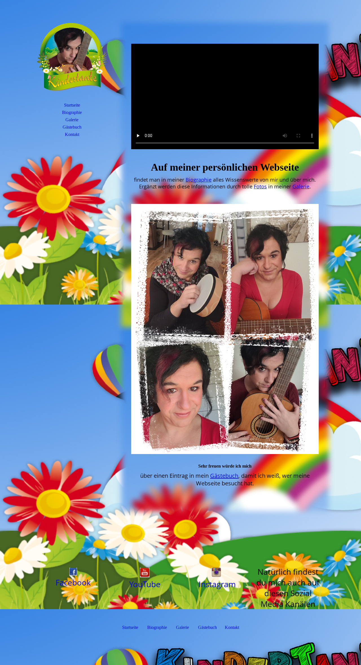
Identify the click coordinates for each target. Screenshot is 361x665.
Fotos (260, 186)
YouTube (144, 584)
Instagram (217, 584)
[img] (71, 58)
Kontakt (72, 134)
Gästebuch (72, 127)
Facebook (73, 582)
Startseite (72, 105)
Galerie (71, 119)
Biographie (72, 112)
